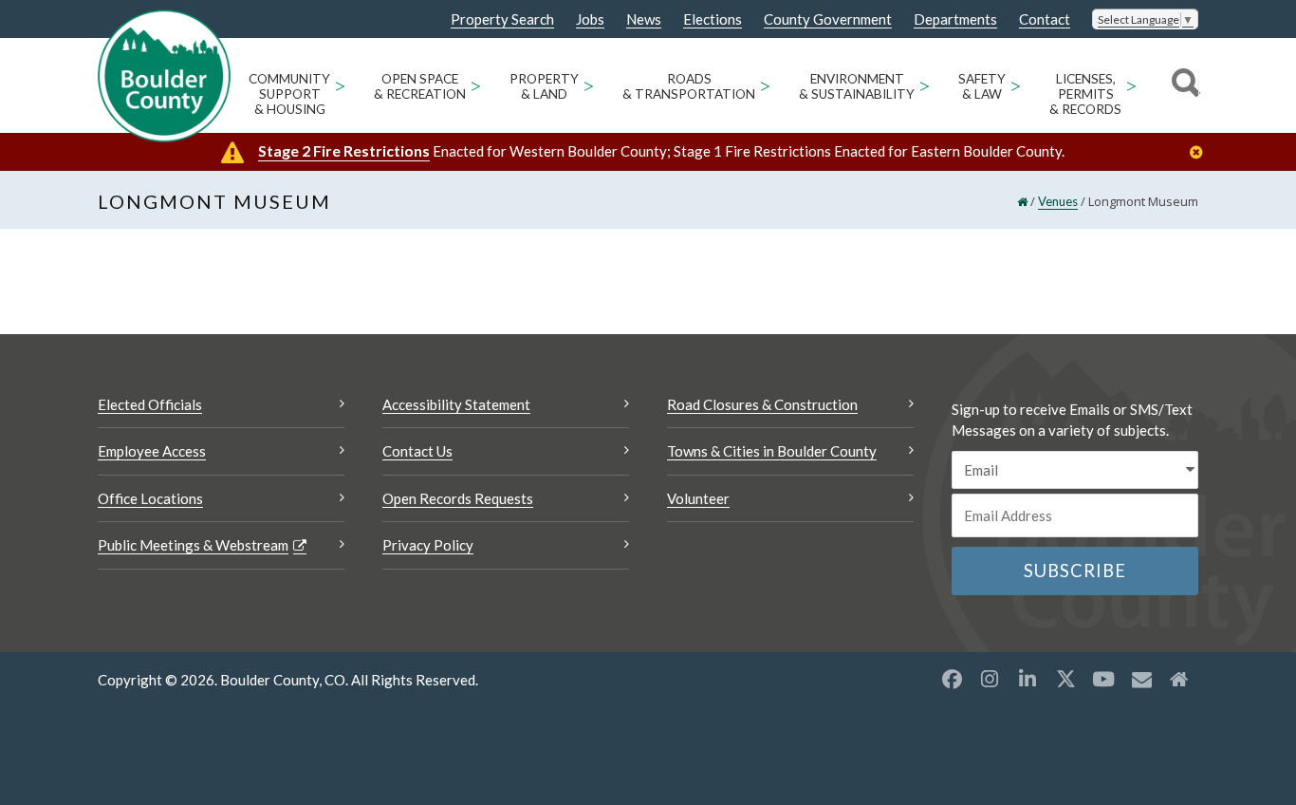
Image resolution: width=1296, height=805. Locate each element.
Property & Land (544, 86)
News (643, 19)
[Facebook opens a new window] (952, 679)
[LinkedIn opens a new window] (1027, 679)
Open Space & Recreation (420, 86)
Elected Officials (150, 404)
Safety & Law (982, 86)
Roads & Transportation (688, 86)
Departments (955, 19)
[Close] (1201, 152)
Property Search (502, 20)
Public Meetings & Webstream (193, 544)
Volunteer (698, 498)
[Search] (1182, 85)
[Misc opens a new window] (1141, 679)
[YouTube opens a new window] (1103, 679)
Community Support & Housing (289, 94)
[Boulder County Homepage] (164, 75)
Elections (712, 19)
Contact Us (417, 450)
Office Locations (150, 498)
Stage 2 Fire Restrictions (344, 150)
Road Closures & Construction (762, 404)
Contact (1044, 19)
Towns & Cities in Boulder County (772, 450)
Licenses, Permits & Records (1085, 94)
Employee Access (152, 450)
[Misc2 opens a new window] (1179, 679)
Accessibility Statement (456, 404)
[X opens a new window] (1065, 679)
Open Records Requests (457, 498)
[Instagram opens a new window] (990, 679)
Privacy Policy (427, 544)
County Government (828, 19)
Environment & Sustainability (857, 86)
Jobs (590, 19)
